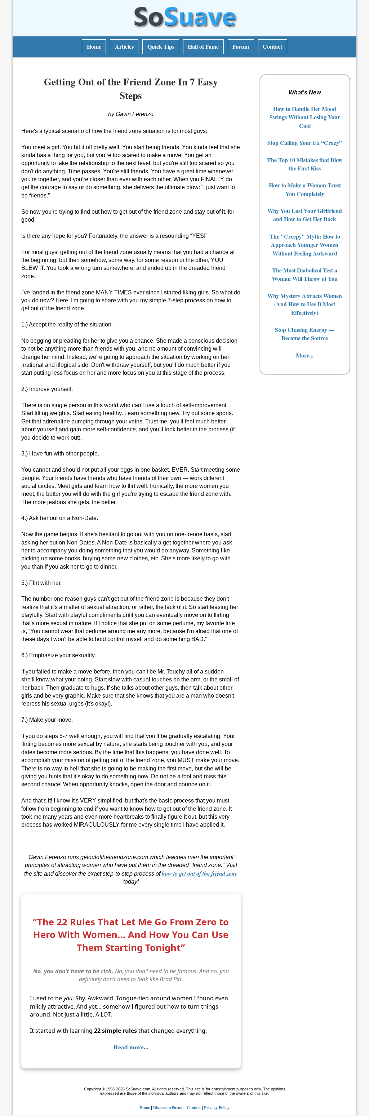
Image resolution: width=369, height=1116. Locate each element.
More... (305, 355)
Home (94, 46)
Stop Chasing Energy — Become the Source (304, 333)
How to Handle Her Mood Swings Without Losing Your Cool (305, 117)
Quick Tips (160, 46)
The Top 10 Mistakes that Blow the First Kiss (305, 164)
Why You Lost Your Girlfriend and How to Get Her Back (304, 214)
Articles (124, 46)
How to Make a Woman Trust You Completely (305, 189)
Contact (272, 46)
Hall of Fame (203, 46)
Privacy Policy (217, 1107)
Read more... (131, 1046)
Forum (240, 46)
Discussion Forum (168, 1107)
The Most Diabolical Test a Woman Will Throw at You (305, 274)
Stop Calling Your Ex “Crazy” (304, 142)
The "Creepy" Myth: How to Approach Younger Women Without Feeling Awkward (305, 244)
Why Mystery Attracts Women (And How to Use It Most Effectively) (304, 304)
